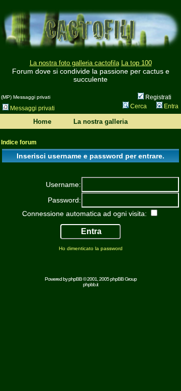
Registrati (157, 97)
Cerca (138, 106)
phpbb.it (90, 284)
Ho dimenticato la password (91, 248)
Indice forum (19, 142)
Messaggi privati (32, 108)
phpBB (75, 279)
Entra (171, 106)
